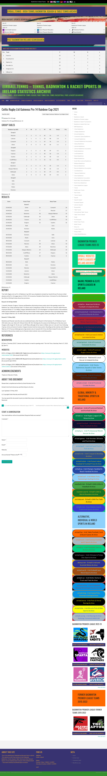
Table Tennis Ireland (79, 214)
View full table (101, 75)
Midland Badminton (79, 158)
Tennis (68, 100)
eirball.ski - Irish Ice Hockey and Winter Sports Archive (89, 320)
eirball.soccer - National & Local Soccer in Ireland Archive (89, 358)
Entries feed (76, 758)
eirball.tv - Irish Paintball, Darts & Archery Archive (88, 548)
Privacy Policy (77, 231)
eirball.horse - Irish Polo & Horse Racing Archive (88, 601)
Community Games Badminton (82, 136)
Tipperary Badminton (79, 173)
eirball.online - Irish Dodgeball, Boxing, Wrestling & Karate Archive (89, 586)
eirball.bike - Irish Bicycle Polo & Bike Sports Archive (89, 609)
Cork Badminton (78, 170)
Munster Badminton (50, 100)
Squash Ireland (78, 200)
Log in (74, 755)
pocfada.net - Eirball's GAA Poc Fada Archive (89, 500)
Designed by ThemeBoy (101, 772)
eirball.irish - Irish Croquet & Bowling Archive (89, 455)
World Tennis (77, 224)
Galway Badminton (79, 143)
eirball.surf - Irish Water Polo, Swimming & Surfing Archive (89, 477)
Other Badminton (78, 129)
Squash (73, 100)
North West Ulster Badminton (82, 180)
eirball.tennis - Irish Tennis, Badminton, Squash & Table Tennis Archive (89, 367)
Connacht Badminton (26, 100)
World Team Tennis (79, 222)
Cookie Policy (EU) (79, 229)
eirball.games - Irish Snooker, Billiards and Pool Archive (89, 439)
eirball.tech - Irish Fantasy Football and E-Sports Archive (89, 541)
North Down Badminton (80, 183)
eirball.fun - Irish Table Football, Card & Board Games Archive (89, 533)
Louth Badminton (78, 153)
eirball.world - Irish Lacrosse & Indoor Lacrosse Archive (89, 336)
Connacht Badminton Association (83, 141)
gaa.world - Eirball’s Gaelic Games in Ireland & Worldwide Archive (88, 298)
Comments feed (77, 760)
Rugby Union (65, 114)
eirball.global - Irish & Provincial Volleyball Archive (89, 343)
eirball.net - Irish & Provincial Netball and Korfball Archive (89, 409)
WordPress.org (77, 763)
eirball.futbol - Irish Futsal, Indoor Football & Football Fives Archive (88, 462)
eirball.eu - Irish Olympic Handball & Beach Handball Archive (88, 470)
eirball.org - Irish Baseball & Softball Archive (88, 328)
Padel (75, 217)
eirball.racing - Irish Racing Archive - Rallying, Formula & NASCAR (88, 617)
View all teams (101, 687)
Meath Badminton (79, 156)
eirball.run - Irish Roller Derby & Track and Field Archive (89, 579)
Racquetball (77, 207)
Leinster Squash (78, 205)
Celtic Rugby (45, 114)
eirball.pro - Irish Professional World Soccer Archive (89, 432)
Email (4, 445)
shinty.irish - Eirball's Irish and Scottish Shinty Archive (89, 563)
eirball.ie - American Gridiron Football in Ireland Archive (89, 305)
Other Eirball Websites (80, 234)
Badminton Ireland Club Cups (82, 124)
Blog (7, 100)
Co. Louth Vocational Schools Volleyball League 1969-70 (17, 405)
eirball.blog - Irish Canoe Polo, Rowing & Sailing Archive (88, 594)
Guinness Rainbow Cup (55, 114)
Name (4, 440)
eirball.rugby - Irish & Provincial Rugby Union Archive (89, 351)
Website (4, 449)
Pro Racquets (88, 100)
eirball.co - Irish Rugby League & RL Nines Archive (89, 417)
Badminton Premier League (81, 119)
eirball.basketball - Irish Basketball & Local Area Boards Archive (89, 313)
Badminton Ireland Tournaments (82, 121)
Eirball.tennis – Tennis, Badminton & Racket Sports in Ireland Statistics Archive (51, 88)
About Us (96, 100)
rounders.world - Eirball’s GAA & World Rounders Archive (89, 493)
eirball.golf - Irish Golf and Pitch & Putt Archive (89, 447)
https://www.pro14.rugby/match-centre (54, 359)
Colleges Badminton (79, 131)
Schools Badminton (79, 134)
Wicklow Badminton (79, 163)
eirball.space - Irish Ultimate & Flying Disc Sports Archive (89, 556)
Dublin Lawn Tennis (79, 190)
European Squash (78, 202)
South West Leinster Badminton (82, 161)
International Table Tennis (81, 212)
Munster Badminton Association (82, 168)
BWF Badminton (78, 126)
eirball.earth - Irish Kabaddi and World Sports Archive (89, 571)
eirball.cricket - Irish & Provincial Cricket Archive (88, 384)
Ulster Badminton (60, 100)
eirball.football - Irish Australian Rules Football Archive (89, 424)
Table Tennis (80, 100)
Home (3, 100)
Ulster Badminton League (81, 185)
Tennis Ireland (78, 195)
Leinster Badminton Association (82, 148)
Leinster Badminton (38, 100)
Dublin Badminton (79, 151)
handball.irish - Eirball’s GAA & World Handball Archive (89, 485)
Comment (5, 419)
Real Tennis (77, 192)
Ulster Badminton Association (82, 178)
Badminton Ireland (14, 100)
